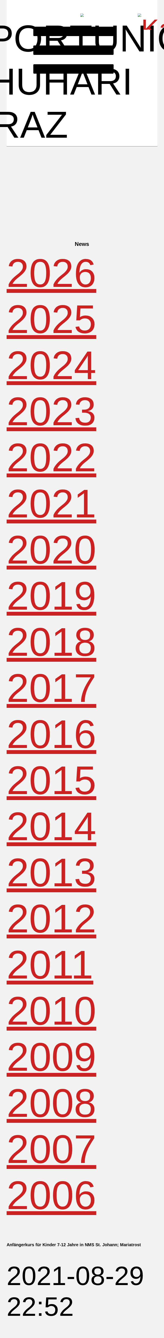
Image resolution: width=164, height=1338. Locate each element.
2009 (51, 1056)
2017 (51, 688)
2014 (51, 826)
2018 (51, 641)
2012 (51, 918)
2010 (51, 1010)
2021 (51, 503)
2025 (51, 319)
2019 (51, 595)
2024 (51, 365)
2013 (51, 872)
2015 (51, 780)
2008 (51, 1103)
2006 (51, 1195)
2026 (51, 273)
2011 (50, 964)
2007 (51, 1149)
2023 (51, 411)
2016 (51, 734)
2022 (51, 457)
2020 (51, 549)
